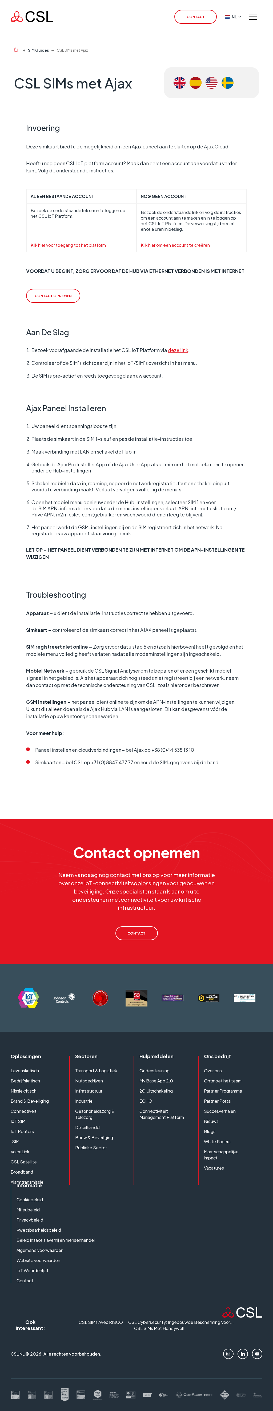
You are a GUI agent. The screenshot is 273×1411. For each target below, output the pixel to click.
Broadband (22, 1172)
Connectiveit (24, 1111)
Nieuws (211, 1121)
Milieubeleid (28, 1209)
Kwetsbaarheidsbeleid (39, 1230)
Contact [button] (196, 17)
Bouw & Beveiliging (94, 1137)
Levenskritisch (25, 1070)
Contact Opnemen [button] (53, 296)
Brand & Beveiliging (30, 1101)
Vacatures (214, 1168)
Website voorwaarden (38, 1260)
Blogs (209, 1131)
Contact (25, 1280)
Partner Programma (223, 1091)
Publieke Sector (91, 1147)
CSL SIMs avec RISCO (101, 1322)
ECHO (145, 1101)
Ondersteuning (154, 1070)
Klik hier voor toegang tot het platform (68, 245)
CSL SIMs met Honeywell (159, 1328)
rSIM (15, 1141)
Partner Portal (217, 1101)
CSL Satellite (24, 1162)
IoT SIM (18, 1121)
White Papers (217, 1141)
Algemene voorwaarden (40, 1250)
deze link (178, 350)
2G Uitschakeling (156, 1091)
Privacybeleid (30, 1220)
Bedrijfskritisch (25, 1080)
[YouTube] (257, 1354)
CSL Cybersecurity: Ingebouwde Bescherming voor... (181, 1322)
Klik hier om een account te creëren (175, 245)
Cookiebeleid (30, 1199)
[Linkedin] (243, 1354)
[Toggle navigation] (253, 17)
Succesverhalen (220, 1111)
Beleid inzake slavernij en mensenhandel (56, 1240)
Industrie (84, 1101)
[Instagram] (228, 1354)
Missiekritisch (24, 1091)
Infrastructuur (88, 1091)
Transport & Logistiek (96, 1070)
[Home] (16, 50)
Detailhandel (87, 1127)
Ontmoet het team (223, 1080)
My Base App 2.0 (156, 1080)
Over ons (213, 1070)
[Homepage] (32, 16)
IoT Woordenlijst (33, 1270)
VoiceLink (20, 1151)
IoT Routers (22, 1131)
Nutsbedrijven (89, 1080)
